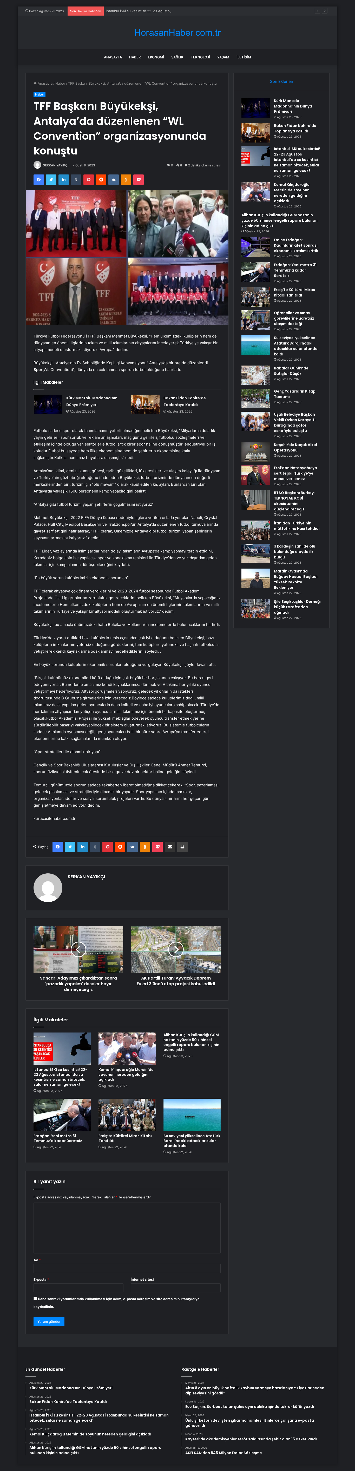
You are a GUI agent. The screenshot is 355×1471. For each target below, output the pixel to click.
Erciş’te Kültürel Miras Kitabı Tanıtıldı (125, 1138)
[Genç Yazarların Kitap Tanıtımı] (255, 398)
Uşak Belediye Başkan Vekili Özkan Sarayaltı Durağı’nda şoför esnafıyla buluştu (294, 422)
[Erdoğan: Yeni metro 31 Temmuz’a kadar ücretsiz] (62, 1115)
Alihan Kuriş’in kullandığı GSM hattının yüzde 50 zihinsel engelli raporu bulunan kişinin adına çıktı (191, 1042)
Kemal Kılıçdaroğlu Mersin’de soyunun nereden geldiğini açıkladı (126, 1074)
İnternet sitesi (142, 1279)
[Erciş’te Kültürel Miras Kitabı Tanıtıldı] (127, 1115)
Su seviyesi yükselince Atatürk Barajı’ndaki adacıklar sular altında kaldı (191, 1140)
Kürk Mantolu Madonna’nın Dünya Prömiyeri (293, 106)
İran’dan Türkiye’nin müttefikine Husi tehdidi (297, 526)
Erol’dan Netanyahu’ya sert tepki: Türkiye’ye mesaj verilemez (295, 473)
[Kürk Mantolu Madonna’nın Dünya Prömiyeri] (48, 404)
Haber (135, 57)
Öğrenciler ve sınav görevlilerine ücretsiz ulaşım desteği (294, 318)
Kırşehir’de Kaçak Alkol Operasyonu (295, 447)
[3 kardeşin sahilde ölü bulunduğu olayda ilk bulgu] (255, 553)
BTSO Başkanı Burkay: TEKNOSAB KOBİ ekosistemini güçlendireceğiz (294, 501)
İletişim (243, 57)
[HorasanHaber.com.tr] (177, 32)
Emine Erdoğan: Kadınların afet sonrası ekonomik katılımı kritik (296, 245)
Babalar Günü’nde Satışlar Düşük (291, 371)
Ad (37, 1260)
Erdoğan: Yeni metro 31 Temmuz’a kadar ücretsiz (58, 1138)
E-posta (41, 1279)
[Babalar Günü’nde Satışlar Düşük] (255, 375)
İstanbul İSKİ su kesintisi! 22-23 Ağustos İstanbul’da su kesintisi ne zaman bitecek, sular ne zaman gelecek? (193, 11)
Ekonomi (156, 57)
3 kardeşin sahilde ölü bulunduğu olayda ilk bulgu (294, 552)
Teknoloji (200, 57)
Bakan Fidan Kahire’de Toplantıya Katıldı (295, 128)
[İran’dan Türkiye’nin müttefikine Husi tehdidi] (255, 530)
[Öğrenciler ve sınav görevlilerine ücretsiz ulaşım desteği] (255, 320)
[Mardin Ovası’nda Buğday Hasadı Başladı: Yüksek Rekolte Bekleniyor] (255, 578)
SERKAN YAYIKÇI (55, 165)
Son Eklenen (281, 81)
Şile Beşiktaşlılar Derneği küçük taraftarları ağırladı (297, 607)
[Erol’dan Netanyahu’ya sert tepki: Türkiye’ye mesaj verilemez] (255, 475)
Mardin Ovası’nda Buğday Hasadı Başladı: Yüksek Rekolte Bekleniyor (296, 579)
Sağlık (177, 57)
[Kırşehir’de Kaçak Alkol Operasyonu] (255, 452)
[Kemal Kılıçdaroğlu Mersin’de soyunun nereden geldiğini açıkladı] (127, 1049)
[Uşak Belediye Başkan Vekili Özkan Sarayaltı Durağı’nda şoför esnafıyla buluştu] (255, 421)
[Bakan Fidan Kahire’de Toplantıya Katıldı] (145, 404)
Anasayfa (113, 57)
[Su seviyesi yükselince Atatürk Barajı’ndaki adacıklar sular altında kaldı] (192, 1115)
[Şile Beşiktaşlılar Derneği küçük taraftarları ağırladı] (255, 608)
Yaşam (223, 57)
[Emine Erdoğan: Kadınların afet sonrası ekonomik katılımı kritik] (255, 247)
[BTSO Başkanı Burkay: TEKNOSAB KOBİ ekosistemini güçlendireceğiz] (255, 500)
